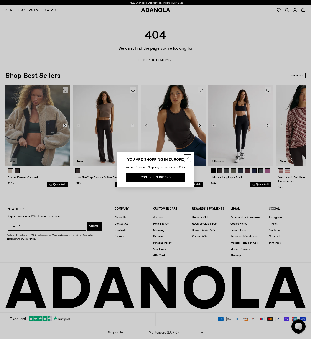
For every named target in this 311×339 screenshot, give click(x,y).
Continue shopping (156, 177)
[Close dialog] (187, 158)
